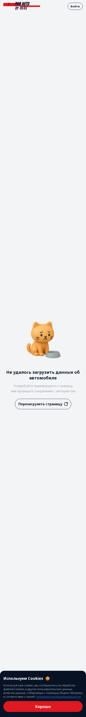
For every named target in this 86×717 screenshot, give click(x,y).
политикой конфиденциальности (58, 697)
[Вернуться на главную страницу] (21, 6)
